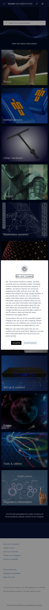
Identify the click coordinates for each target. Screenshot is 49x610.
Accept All (16, 343)
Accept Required (30, 343)
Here (7, 329)
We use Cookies (24, 276)
